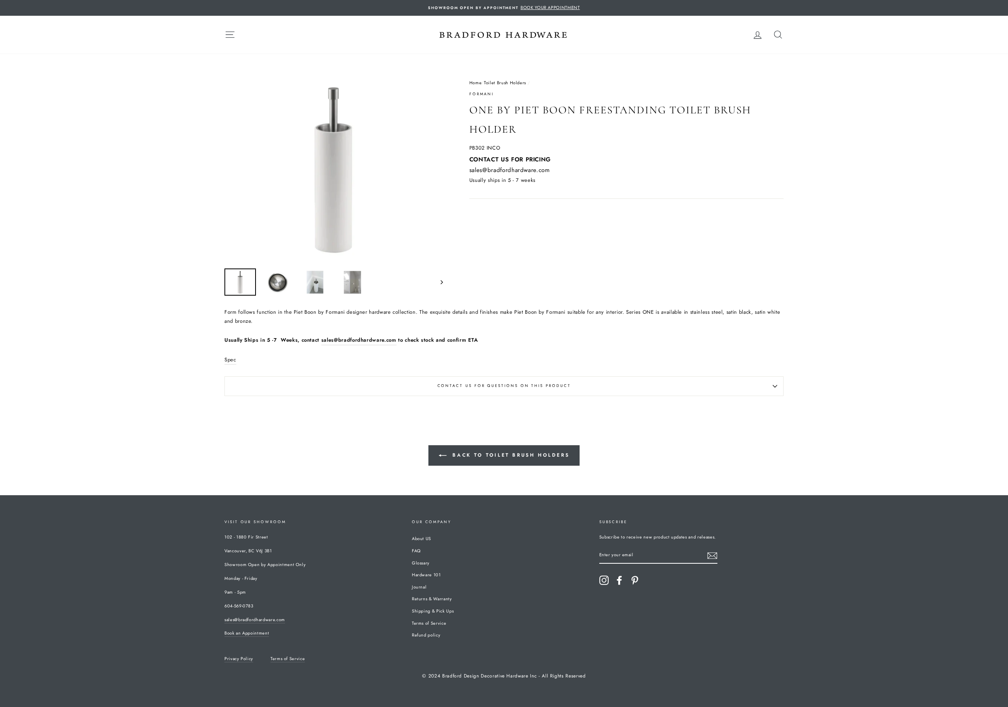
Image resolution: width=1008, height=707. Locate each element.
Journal (419, 587)
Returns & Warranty (432, 599)
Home (475, 83)
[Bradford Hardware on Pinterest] (634, 580)
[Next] (438, 282)
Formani (481, 94)
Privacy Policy (238, 658)
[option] (504, 8)
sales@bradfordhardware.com (509, 170)
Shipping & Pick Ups (433, 611)
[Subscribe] (712, 556)
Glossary (421, 563)
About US (421, 538)
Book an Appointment (246, 633)
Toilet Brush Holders (505, 83)
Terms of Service (429, 623)
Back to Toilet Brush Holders (509, 455)
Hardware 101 (426, 575)
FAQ (416, 551)
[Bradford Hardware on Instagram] (604, 580)
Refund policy (426, 635)
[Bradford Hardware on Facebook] (619, 580)
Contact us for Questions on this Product (504, 386)
